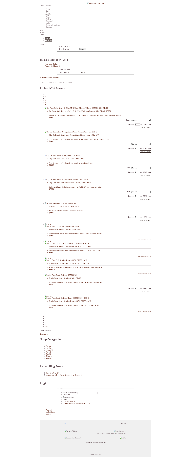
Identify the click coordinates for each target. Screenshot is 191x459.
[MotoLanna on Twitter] (123, 438)
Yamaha (49, 358)
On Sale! (49, 352)
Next (46, 104)
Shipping (49, 27)
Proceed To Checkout (52, 66)
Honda (51, 82)
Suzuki (48, 354)
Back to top (44, 334)
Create (99, 454)
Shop (43, 82)
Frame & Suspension (65, 82)
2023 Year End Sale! (53, 373)
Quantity (131, 124)
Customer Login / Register (49, 77)
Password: (66, 395)
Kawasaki (49, 350)
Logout (48, 414)
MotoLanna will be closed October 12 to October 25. (64, 375)
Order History (51, 412)
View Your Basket (51, 64)
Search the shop (45, 330)
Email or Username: (70, 393)
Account (49, 410)
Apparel (49, 346)
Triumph (49, 356)
